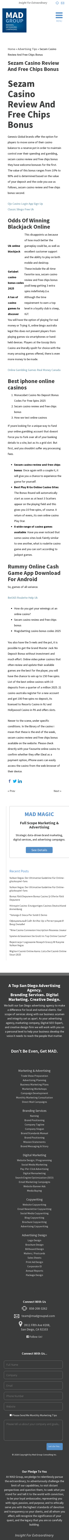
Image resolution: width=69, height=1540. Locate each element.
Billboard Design (34, 1249)
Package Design (34, 1275)
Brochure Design (34, 1244)
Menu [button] (59, 21)
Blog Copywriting (34, 1217)
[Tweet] (15, 781)
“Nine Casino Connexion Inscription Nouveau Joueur (37, 930)
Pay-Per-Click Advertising (34, 1168)
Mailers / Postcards (34, 1253)
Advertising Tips (27, 49)
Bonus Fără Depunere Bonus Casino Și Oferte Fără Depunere (36, 898)
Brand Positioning (34, 1120)
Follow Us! (35, 1337)
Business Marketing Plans (34, 1084)
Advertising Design (34, 1235)
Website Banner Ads (34, 1186)
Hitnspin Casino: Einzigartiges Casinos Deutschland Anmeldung (37, 907)
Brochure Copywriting (34, 1222)
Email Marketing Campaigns (34, 1182)
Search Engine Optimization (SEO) (34, 1177)
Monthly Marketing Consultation (34, 1097)
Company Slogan (34, 1128)
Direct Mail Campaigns (34, 1101)
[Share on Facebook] (10, 781)
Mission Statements (34, 1141)
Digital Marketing (34, 1155)
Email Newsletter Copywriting (34, 1209)
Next (56, 791)
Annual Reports (34, 1270)
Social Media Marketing (34, 1164)
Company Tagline (34, 1124)
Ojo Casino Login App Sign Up (25, 204)
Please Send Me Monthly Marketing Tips (34, 1415)
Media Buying (34, 1190)
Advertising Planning (34, 1080)
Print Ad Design (34, 1262)
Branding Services (34, 1111)
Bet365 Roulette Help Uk (23, 597)
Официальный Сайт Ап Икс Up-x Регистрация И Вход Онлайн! (36, 922)
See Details (39, 850)
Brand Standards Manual (34, 1133)
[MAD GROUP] (14, 20)
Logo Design (34, 1240)
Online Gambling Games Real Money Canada (34, 370)
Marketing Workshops (34, 1088)
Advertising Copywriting (34, 1226)
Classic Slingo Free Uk (21, 209)
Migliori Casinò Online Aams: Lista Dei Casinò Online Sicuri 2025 (37, 953)
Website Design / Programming (34, 1160)
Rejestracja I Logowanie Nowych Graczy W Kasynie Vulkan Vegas (36, 943)
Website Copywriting (34, 1204)
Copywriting (34, 1199)
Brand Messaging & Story (34, 1146)
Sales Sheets (34, 1257)
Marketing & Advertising (34, 1071)
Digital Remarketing (34, 1173)
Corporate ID (34, 1266)
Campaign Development (34, 1093)
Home (11, 49)
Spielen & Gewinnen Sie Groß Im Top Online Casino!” (38, 936)
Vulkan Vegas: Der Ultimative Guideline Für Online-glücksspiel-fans (37, 879)
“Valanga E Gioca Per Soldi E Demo (28, 915)
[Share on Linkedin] (20, 781)
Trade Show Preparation (34, 1075)
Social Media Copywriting (34, 1213)
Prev (12, 791)
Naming (34, 1115)
